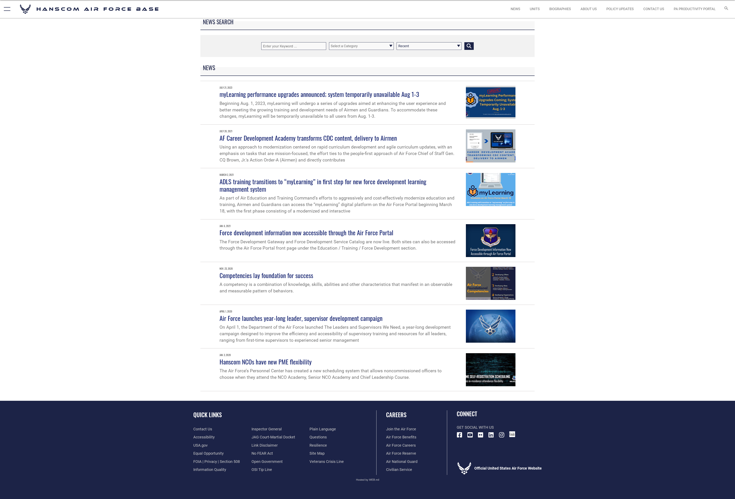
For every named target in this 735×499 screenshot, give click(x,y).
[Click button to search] (469, 46)
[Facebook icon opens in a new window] (459, 435)
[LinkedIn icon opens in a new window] (491, 435)
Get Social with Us (475, 427)
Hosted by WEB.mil (367, 479)
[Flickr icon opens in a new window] (480, 435)
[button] (6, 9)
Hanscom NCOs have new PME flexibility (266, 361)
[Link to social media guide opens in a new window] (512, 434)
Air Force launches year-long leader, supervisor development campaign (301, 318)
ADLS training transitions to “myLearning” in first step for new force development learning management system (323, 185)
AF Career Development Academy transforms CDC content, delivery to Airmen (308, 137)
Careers (396, 414)
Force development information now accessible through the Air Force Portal (306, 232)
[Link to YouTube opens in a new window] (470, 435)
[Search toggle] (726, 9)
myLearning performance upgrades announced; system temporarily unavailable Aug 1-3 (319, 94)
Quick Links (207, 414)
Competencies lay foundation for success (266, 275)
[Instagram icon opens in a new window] (502, 435)
